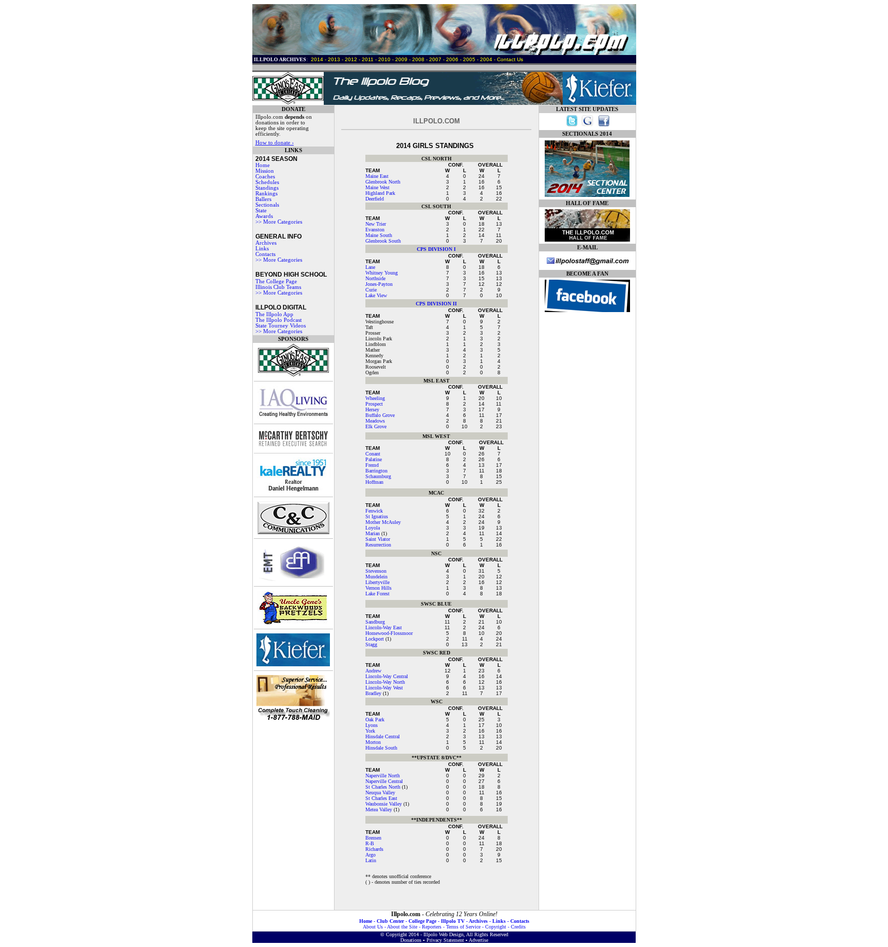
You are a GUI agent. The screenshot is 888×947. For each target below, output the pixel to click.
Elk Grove (375, 426)
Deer (370, 199)
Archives (265, 243)
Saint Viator (377, 539)
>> (259, 260)
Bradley (373, 693)
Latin (370, 860)
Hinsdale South (381, 748)
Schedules (267, 182)
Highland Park (380, 193)
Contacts (519, 921)
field (379, 199)
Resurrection (378, 545)
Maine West (377, 187)
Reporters (431, 927)
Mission (264, 171)
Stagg (371, 644)
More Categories (282, 260)
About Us (373, 927)
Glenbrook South (383, 241)
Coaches (265, 176)
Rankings (266, 193)
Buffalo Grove (380, 415)
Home (262, 165)
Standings (267, 188)
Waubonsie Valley (383, 804)
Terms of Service (463, 927)
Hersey (372, 409)
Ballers (263, 199)
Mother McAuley (383, 522)
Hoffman (374, 482)
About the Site (402, 927)
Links (262, 248)
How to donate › (274, 142)
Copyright (495, 927)
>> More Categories (278, 222)
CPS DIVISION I (436, 249)
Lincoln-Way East (383, 627)
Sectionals (267, 205)
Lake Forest (377, 593)
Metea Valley (378, 809)
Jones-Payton (379, 284)
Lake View (376, 295)
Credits (518, 927)
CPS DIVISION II (436, 303)
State (261, 210)
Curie (371, 290)
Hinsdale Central (382, 736)
